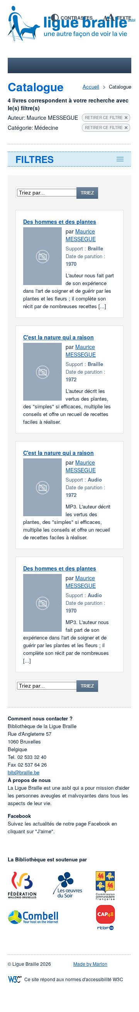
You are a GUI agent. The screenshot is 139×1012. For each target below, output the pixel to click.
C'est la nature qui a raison (58, 337)
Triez (87, 193)
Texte (124, 17)
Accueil (91, 86)
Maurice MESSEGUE (81, 235)
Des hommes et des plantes (59, 221)
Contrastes (77, 17)
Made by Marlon (90, 963)
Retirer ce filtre (104, 117)
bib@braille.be (23, 772)
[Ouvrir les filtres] (69, 159)
